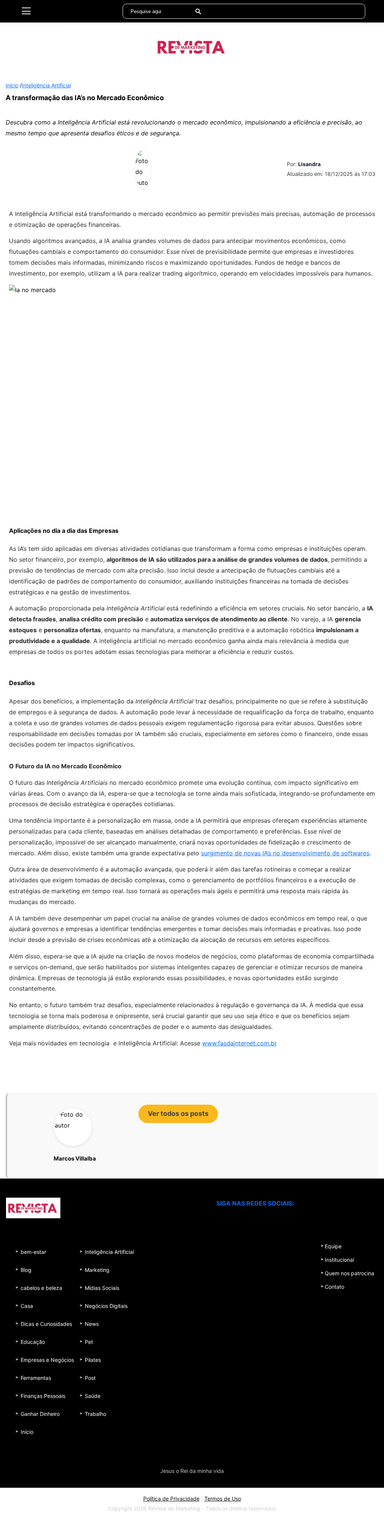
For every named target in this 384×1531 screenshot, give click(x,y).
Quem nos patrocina (349, 1273)
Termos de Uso (222, 1498)
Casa (27, 1306)
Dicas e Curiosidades (46, 1324)
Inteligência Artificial (46, 85)
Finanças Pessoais (43, 1396)
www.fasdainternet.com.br (239, 1043)
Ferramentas (36, 1378)
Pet (89, 1342)
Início (12, 85)
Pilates (93, 1360)
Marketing (97, 1270)
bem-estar (33, 1252)
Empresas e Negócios (47, 1360)
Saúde (92, 1396)
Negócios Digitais (106, 1306)
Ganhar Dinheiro (40, 1414)
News (92, 1324)
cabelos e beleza (41, 1288)
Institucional (339, 1260)
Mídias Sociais (102, 1288)
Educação (33, 1342)
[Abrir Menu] (26, 11)
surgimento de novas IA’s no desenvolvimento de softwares (285, 853)
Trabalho (95, 1414)
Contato (334, 1287)
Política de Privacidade (171, 1498)
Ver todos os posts (178, 1113)
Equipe (333, 1246)
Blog (26, 1270)
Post (90, 1378)
